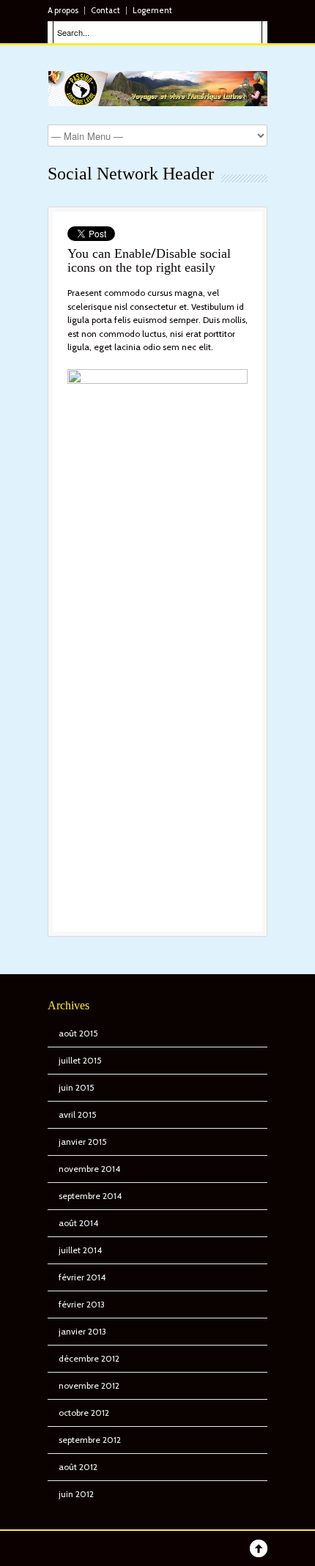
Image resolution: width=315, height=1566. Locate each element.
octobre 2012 (84, 1412)
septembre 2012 (90, 1439)
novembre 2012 (89, 1385)
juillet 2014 (80, 1249)
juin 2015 (76, 1087)
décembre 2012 (89, 1358)
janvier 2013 (82, 1331)
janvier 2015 (83, 1141)
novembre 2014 (89, 1168)
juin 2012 (76, 1493)
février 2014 (82, 1277)
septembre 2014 (90, 1195)
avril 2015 (78, 1114)
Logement (152, 11)
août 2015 (78, 1033)
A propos (63, 11)
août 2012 (78, 1466)
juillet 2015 (80, 1060)
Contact (105, 11)
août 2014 (78, 1222)
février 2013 (82, 1304)
